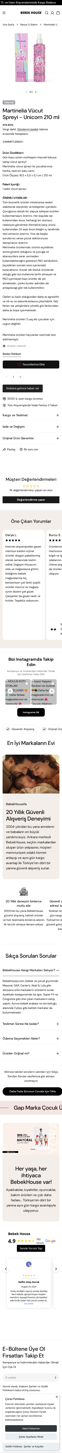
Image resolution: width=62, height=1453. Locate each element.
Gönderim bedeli (27, 129)
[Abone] (55, 1377)
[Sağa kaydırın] (35, 92)
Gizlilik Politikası (13, 1446)
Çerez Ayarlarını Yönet (31, 1436)
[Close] (56, 1398)
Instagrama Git (31, 712)
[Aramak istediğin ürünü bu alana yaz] (46, 12)
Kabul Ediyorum (31, 1428)
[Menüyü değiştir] (4, 12)
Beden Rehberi (12, 354)
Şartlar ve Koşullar (34, 1446)
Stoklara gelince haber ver (22, 388)
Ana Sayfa (8, 24)
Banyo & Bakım (29, 24)
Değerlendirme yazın (31, 500)
